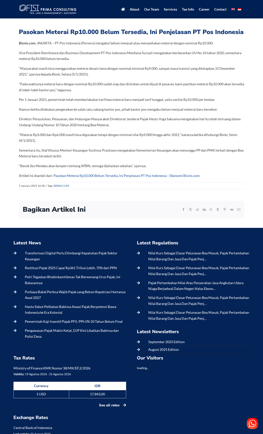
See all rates (110, 405)
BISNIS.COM (61, 185)
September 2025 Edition (166, 342)
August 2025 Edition (163, 349)
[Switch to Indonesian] (239, 9)
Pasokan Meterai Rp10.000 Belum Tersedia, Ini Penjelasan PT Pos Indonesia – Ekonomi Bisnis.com (127, 175)
